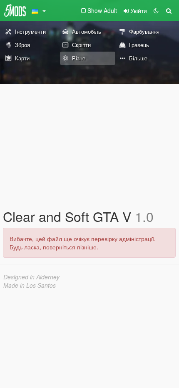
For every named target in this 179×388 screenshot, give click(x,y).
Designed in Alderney (31, 277)
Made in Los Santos (29, 285)
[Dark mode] (156, 10)
